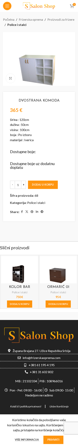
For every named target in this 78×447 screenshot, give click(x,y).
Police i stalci (16, 24)
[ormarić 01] (58, 269)
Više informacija (27, 439)
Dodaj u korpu (43, 184)
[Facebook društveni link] (21, 211)
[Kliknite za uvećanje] (10, 78)
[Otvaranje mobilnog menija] (7, 6)
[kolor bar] (19, 269)
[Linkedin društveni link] (37, 211)
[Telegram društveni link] (42, 211)
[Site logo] (39, 5)
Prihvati (53, 439)
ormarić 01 (58, 287)
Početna (8, 19)
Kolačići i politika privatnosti (25, 406)
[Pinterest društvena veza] (32, 211)
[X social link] (26, 211)
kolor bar (19, 287)
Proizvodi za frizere (60, 19)
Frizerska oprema (31, 19)
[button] (19, 304)
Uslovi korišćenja (58, 406)
